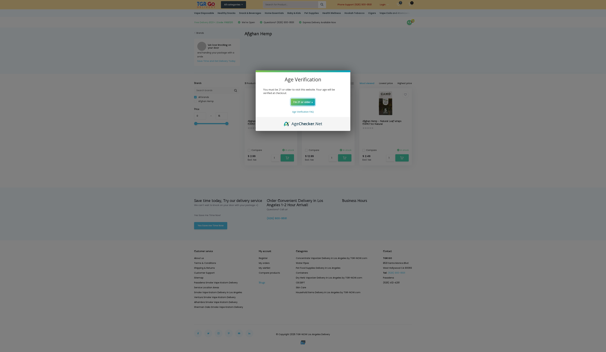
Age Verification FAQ (303, 111)
